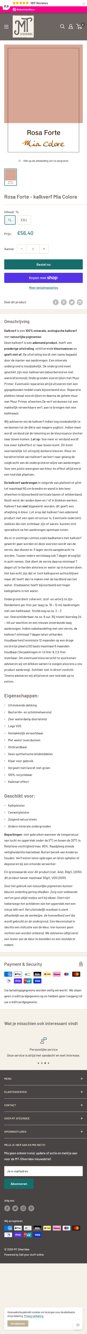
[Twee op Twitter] (72, 302)
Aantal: (9, 249)
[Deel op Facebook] (56, 302)
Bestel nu (44, 264)
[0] (79, 26)
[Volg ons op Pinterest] (31, 1208)
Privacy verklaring (34, 1315)
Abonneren (19, 1184)
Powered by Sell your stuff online (24, 1254)
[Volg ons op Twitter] (15, 1208)
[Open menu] (6, 26)
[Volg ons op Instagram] (23, 1208)
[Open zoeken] (62, 26)
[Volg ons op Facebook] (7, 1208)
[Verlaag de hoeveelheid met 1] (21, 248)
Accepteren (18, 1323)
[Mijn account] (71, 26)
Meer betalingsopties (43, 287)
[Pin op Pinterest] (64, 302)
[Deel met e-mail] (80, 302)
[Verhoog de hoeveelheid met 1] (44, 248)
